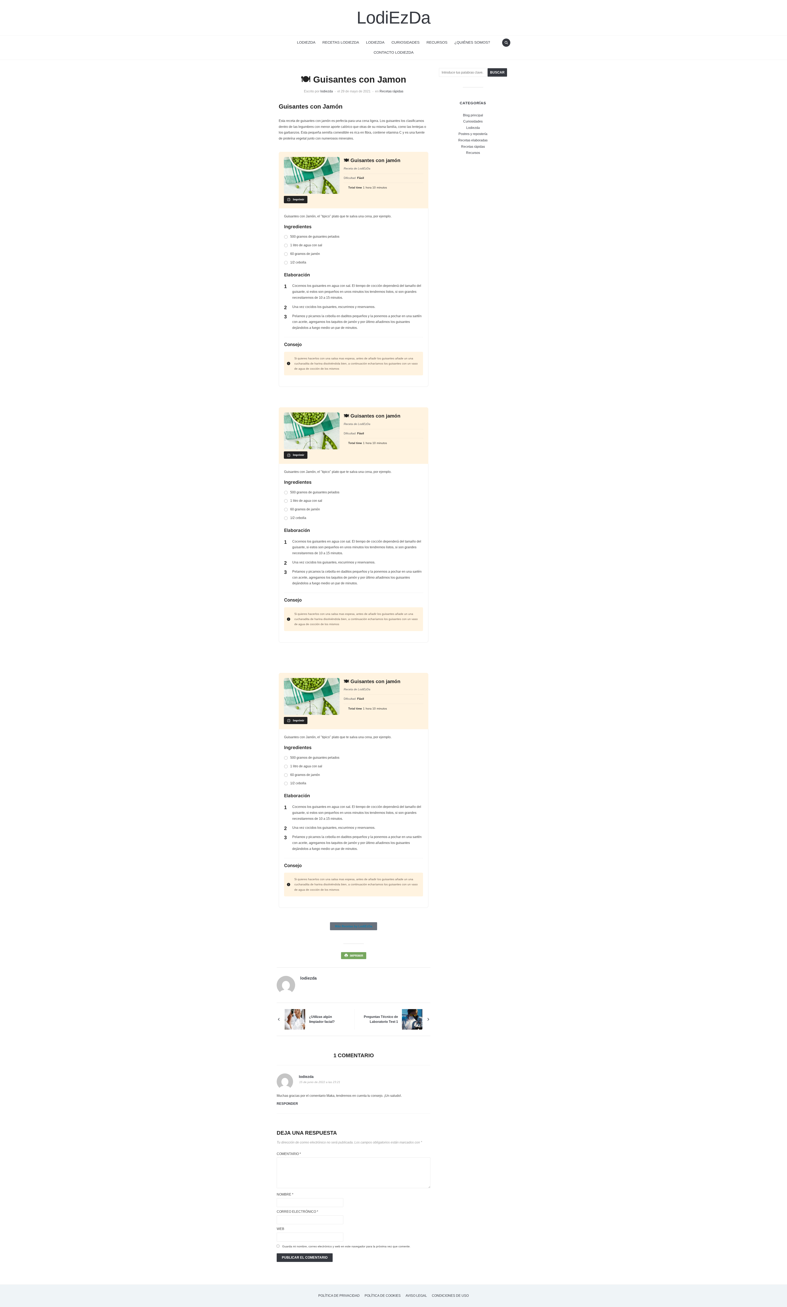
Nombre (285, 1194)
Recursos (436, 42)
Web (280, 1229)
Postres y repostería (472, 134)
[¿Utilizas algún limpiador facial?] (295, 1019)
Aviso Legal (416, 1295)
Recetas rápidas (391, 91)
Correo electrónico (297, 1211)
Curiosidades (405, 42)
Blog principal (473, 115)
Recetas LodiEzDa (340, 42)
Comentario (289, 1154)
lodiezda (326, 91)
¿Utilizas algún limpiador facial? (322, 1019)
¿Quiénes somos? (472, 42)
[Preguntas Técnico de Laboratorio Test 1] (412, 1019)
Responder (287, 1103)
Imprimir (356, 955)
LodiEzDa (393, 17)
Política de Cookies (383, 1295)
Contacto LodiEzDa (394, 52)
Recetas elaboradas (473, 140)
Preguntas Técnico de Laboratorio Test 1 (381, 1019)
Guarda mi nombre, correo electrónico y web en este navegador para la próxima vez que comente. (346, 1246)
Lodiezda (375, 42)
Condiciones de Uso (450, 1295)
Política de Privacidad (339, 1295)
